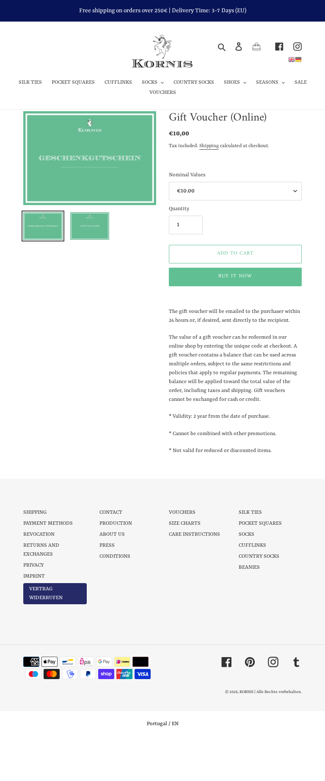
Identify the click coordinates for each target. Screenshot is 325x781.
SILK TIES (250, 512)
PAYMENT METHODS (48, 523)
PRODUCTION (115, 523)
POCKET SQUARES (260, 523)
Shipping (209, 146)
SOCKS (246, 534)
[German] (298, 59)
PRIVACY (33, 565)
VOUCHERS (182, 512)
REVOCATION (39, 534)
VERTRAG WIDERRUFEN (46, 593)
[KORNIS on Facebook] (274, 46)
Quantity (179, 209)
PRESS (107, 545)
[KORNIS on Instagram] (293, 46)
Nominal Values (187, 175)
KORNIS (246, 692)
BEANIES (249, 567)
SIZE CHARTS (185, 523)
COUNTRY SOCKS (259, 556)
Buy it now (235, 276)
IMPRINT (34, 576)
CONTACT (110, 512)
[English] (291, 59)
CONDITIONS (114, 556)
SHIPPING (35, 512)
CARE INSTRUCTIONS (194, 534)
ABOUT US (112, 534)
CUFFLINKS (252, 545)
